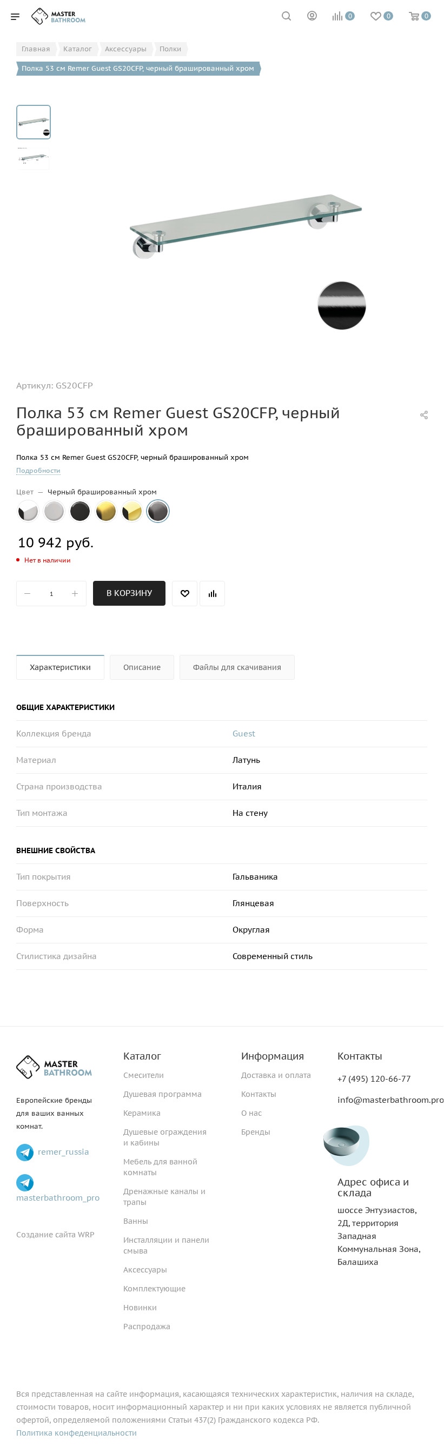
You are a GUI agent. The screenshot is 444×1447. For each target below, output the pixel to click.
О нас (251, 1113)
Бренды (255, 1132)
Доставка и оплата (276, 1075)
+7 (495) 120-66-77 (374, 1079)
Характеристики (60, 667)
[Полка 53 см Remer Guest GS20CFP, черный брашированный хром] (245, 226)
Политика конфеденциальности (76, 1433)
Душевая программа (162, 1094)
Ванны (135, 1221)
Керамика (142, 1113)
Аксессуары (145, 1270)
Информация (272, 1056)
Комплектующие (154, 1289)
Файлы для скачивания (237, 667)
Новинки (140, 1307)
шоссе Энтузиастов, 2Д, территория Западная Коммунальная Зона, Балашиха (378, 1222)
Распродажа (146, 1326)
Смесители (143, 1075)
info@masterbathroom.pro (390, 1100)
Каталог (142, 1056)
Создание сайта (46, 1235)
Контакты (258, 1094)
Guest (244, 733)
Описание (142, 667)
